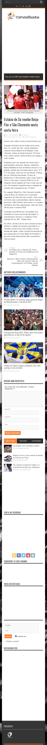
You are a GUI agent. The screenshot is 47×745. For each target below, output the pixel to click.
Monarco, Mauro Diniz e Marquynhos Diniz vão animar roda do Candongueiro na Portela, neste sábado (22, 261)
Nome (7, 409)
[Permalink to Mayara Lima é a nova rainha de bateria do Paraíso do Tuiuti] (8, 461)
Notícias (26, 135)
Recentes (23, 441)
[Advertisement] (23, 46)
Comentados (36, 441)
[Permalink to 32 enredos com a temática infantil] (8, 452)
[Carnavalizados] (23, 19)
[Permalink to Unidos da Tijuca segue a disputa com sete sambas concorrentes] (23, 363)
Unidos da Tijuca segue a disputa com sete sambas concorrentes (22, 367)
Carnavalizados (13, 135)
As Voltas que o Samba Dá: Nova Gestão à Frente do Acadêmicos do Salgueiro (23, 251)
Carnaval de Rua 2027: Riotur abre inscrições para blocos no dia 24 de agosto (23, 333)
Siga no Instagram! (25, 660)
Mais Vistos (10, 441)
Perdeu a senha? (12, 641)
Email (7, 417)
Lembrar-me (21, 636)
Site (6, 424)
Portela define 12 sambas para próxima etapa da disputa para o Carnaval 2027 (23, 301)
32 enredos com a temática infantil (26, 446)
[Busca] (41, 2)
